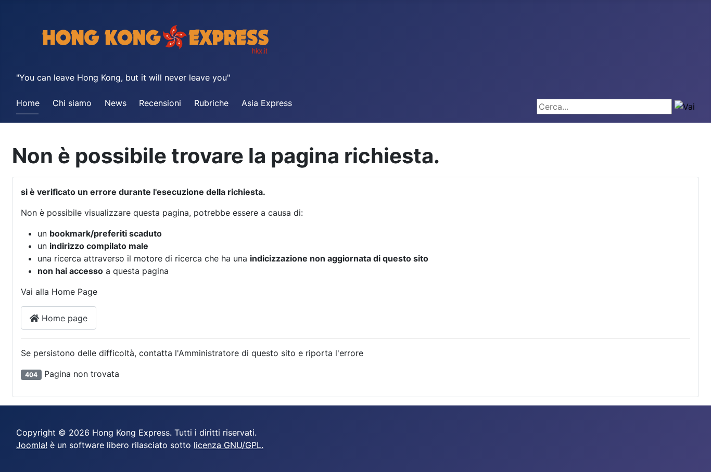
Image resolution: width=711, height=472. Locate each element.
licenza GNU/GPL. (228, 445)
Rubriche (211, 103)
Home (28, 103)
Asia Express (267, 103)
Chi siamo (72, 103)
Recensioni (160, 103)
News (115, 103)
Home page (63, 318)
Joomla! (31, 445)
